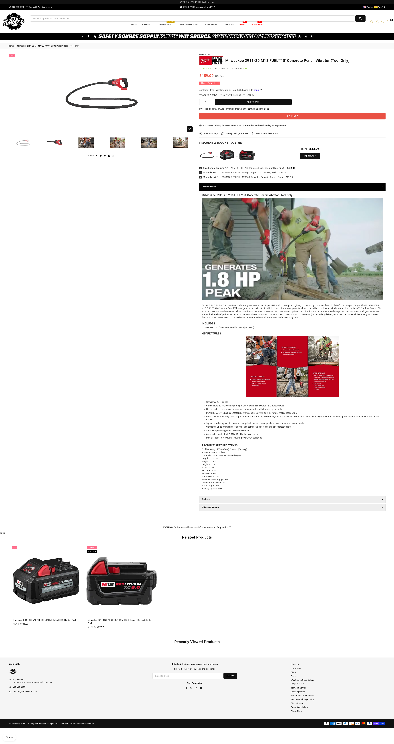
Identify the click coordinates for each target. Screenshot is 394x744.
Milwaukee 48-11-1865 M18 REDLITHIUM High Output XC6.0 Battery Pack (240, 172)
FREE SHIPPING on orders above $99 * (198, 7)
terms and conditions (258, 109)
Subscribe (230, 676)
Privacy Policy (297, 684)
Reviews (206, 499)
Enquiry (250, 95)
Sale (12, 55)
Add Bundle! (310, 156)
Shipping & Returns (210, 507)
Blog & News (296, 711)
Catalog (147, 24)
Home (134, 24)
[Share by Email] (113, 155)
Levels (229, 24)
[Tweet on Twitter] (101, 155)
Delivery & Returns (231, 95)
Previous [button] (11, 93)
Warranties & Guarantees (302, 695)
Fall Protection (189, 24)
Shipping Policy (298, 692)
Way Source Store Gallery (302, 680)
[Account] (377, 21)
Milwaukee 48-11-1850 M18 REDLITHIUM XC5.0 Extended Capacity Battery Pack (243, 177)
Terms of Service (298, 688)
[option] (101, 93)
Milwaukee (204, 54)
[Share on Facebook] (97, 155)
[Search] (372, 21)
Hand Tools (211, 24)
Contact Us (296, 668)
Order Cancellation (299, 707)
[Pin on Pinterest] (105, 155)
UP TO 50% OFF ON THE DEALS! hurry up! (197, 2)
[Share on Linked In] (109, 155)
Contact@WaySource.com (40, 7)
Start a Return (297, 703)
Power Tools (166, 24)
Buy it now (292, 116)
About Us (295, 664)
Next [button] (192, 93)
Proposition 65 (224, 527)
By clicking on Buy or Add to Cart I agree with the (234, 109)
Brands (294, 676)
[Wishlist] (383, 21)
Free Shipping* (211, 133)
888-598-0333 (18, 7)
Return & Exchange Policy (302, 699)
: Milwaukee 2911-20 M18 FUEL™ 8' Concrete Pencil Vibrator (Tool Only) (243, 168)
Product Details (209, 187)
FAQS (293, 672)
